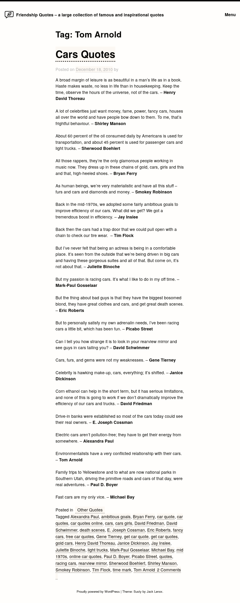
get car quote (136, 536)
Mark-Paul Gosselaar (129, 550)
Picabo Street (144, 556)
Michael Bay (162, 550)
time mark (122, 570)
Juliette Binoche (70, 550)
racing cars (66, 563)
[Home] (9, 18)
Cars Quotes (85, 54)
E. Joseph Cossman (126, 530)
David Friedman (149, 523)
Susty (138, 591)
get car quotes (164, 536)
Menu (230, 14)
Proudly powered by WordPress (99, 591)
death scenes (92, 530)
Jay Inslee (160, 543)
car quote (166, 516)
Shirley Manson (162, 563)
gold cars (64, 543)
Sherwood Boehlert (127, 563)
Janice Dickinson (133, 543)
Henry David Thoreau (95, 543)
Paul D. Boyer (116, 556)
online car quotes (85, 556)
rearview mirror (93, 563)
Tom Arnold (144, 570)
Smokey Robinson (73, 570)
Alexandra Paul (85, 516)
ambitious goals (116, 516)
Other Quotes (90, 510)
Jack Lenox (154, 591)
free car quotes (80, 536)
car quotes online (87, 523)
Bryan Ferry (144, 516)
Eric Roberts (159, 530)
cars (109, 523)
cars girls (123, 523)
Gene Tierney (109, 536)
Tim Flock (101, 570)
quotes (165, 556)
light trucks (98, 550)
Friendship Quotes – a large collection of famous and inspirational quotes (90, 15)
